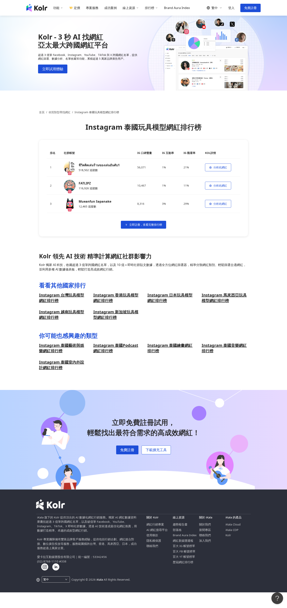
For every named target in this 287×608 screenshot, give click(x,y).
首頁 (42, 112)
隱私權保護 (153, 540)
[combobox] (53, 579)
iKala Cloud (233, 524)
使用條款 (152, 535)
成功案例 (110, 8)
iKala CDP (232, 530)
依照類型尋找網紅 (59, 112)
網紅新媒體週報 (183, 540)
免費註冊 (250, 8)
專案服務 (92, 8)
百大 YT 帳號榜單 (184, 557)
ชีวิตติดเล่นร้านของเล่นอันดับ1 (99, 165)
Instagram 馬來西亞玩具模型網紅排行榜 (224, 297)
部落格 (177, 530)
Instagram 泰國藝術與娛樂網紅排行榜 (61, 348)
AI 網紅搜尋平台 (157, 530)
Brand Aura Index (177, 8)
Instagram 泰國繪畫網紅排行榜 (170, 348)
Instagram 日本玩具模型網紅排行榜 (170, 297)
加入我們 (205, 540)
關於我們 (205, 524)
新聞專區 (205, 530)
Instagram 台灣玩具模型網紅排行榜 (61, 297)
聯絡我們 (152, 546)
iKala (99, 579)
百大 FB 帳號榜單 (184, 551)
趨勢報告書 (180, 524)
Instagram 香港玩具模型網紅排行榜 (115, 297)
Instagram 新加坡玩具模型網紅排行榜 (115, 314)
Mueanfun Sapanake (95, 201)
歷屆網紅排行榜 (183, 562)
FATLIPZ (85, 183)
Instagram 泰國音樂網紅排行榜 (224, 348)
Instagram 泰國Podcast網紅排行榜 (115, 348)
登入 (231, 8)
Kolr (228, 535)
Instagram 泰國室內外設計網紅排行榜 (61, 364)
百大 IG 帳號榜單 (184, 546)
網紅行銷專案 (155, 524)
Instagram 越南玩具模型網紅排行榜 (61, 314)
